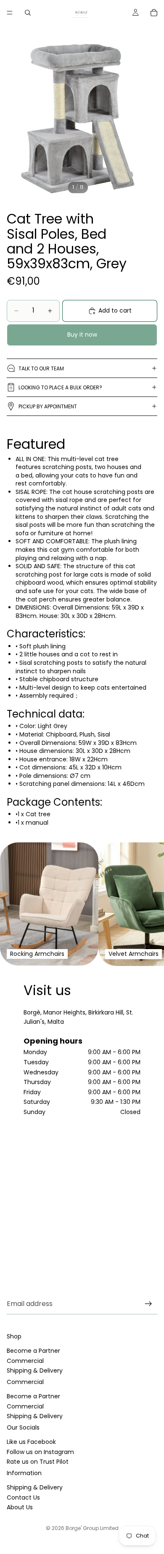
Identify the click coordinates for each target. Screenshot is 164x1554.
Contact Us (23, 1497)
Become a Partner (33, 1351)
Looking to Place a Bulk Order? (60, 387)
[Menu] (9, 12)
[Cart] (154, 12)
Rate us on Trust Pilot (38, 1461)
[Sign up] (148, 1304)
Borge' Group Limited (92, 1528)
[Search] (28, 12)
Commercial (25, 1361)
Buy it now (82, 334)
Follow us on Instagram (40, 1452)
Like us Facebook (31, 1442)
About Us (20, 1507)
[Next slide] (147, 904)
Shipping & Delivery (35, 1370)
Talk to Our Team (41, 368)
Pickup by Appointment (48, 406)
